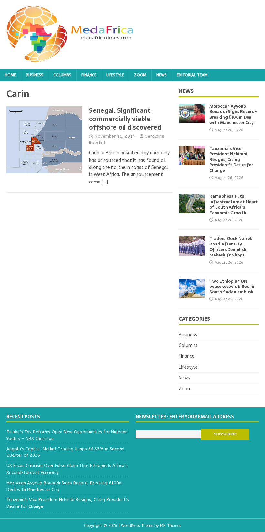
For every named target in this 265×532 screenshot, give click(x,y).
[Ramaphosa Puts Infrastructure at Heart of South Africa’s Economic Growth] (192, 209)
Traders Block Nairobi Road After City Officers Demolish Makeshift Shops (231, 246)
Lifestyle (115, 75)
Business (34, 75)
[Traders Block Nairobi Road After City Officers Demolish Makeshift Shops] (192, 252)
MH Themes (170, 525)
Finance (88, 75)
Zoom (140, 75)
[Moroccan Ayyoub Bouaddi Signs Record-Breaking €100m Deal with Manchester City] (192, 119)
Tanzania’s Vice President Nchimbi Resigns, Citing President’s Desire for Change (231, 159)
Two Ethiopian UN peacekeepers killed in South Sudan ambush (231, 287)
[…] (105, 182)
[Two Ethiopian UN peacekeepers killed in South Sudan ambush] (192, 294)
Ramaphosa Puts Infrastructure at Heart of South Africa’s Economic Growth (233, 204)
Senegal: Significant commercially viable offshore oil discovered (125, 118)
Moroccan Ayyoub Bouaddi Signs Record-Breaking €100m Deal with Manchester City (233, 114)
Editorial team (192, 75)
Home (10, 75)
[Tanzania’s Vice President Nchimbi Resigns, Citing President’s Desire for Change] (192, 161)
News (161, 75)
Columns (62, 75)
